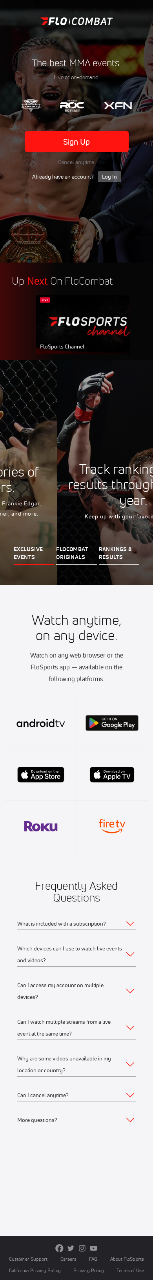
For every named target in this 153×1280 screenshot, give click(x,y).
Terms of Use (130, 1270)
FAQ (93, 1259)
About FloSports (127, 1259)
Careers (68, 1259)
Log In (109, 176)
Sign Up (76, 142)
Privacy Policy (88, 1270)
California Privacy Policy (35, 1270)
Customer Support (28, 1259)
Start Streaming (88, 331)
